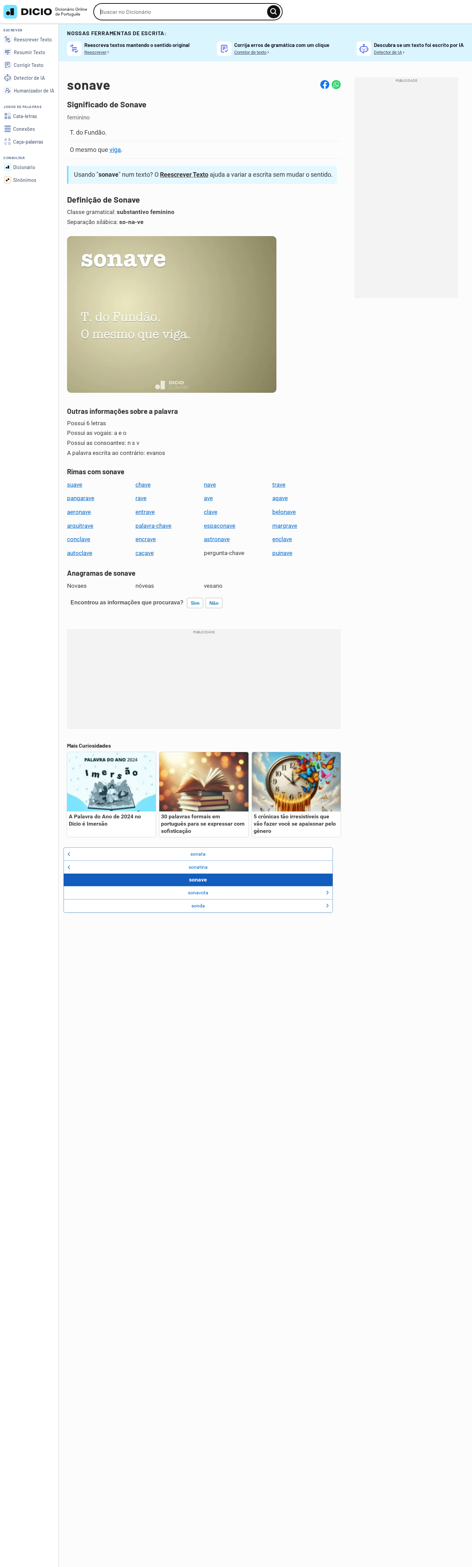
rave (141, 498)
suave (74, 484)
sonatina (198, 867)
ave (208, 498)
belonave (284, 511)
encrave (145, 539)
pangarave (80, 498)
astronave (217, 539)
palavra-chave (153, 525)
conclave (78, 539)
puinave (282, 552)
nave (210, 484)
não (214, 603)
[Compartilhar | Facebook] (324, 84)
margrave (284, 525)
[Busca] (273, 11)
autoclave (79, 552)
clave (210, 511)
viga (115, 149)
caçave (144, 552)
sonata (198, 854)
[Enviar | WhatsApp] (336, 84)
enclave (282, 539)
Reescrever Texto (184, 174)
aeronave (79, 511)
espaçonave (219, 525)
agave (280, 498)
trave (278, 484)
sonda (198, 905)
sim (195, 603)
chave (143, 484)
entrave (145, 511)
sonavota (198, 892)
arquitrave (80, 525)
